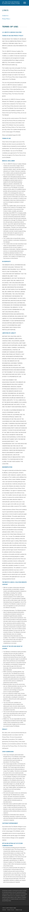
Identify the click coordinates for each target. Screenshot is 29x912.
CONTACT (4, 909)
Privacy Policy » (6, 18)
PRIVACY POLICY (10, 909)
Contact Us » (5, 15)
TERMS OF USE (18, 909)
